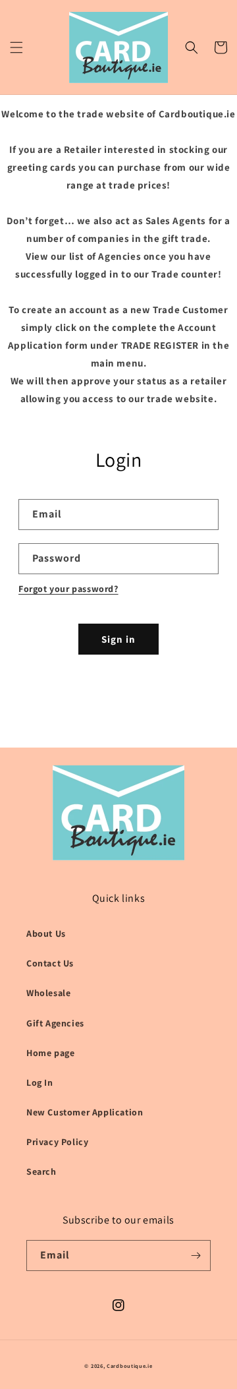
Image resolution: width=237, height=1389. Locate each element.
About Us (46, 933)
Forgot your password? (68, 589)
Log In (39, 1082)
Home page (50, 1053)
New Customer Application (84, 1112)
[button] (16, 47)
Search (41, 1171)
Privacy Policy (57, 1142)
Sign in (118, 639)
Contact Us (50, 963)
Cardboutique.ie (130, 1365)
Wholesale (48, 993)
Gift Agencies (55, 1023)
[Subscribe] (195, 1255)
